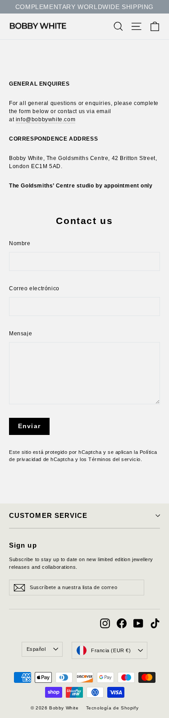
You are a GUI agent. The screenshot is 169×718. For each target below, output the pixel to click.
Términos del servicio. (115, 459)
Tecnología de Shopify (112, 707)
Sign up (23, 545)
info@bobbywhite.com (45, 119)
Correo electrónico (34, 288)
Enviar (29, 426)
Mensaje (20, 333)
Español (36, 649)
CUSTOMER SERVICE (48, 515)
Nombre (20, 243)
